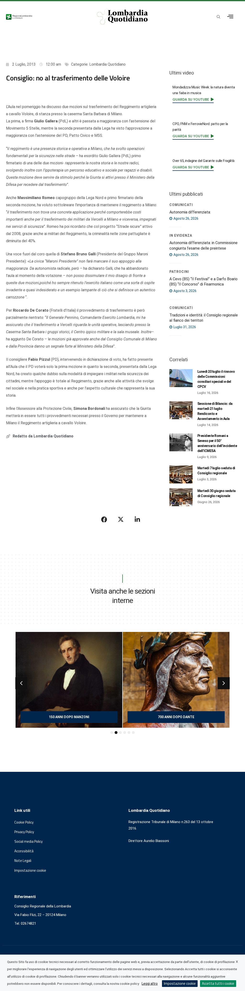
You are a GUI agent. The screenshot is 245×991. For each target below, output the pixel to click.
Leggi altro (150, 983)
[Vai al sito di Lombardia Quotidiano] (122, 16)
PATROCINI (179, 272)
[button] (21, 683)
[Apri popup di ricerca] (219, 17)
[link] (193, 99)
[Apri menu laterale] (230, 17)
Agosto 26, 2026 (185, 218)
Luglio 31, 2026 (184, 327)
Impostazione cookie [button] (30, 870)
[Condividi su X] (121, 519)
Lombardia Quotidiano (107, 64)
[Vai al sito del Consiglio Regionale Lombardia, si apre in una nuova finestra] (45, 16)
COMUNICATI (181, 205)
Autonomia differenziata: (190, 212)
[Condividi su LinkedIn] (137, 519)
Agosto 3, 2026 (184, 291)
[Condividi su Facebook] (104, 519)
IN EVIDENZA (180, 235)
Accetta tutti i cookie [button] (218, 983)
